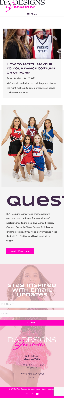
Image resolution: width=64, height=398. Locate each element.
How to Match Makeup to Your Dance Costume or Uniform (31, 68)
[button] (32, 14)
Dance (9, 78)
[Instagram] (32, 394)
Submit (32, 322)
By (18, 78)
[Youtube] (37, 394)
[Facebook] (27, 394)
